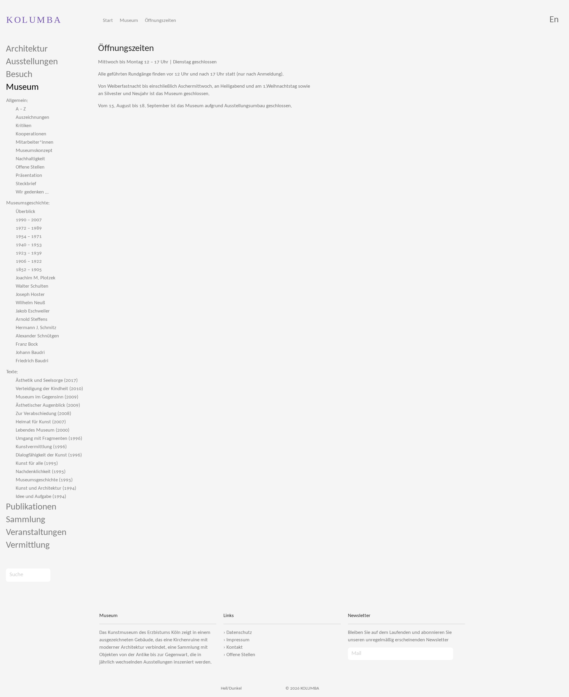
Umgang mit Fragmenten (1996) (49, 438)
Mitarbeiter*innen (34, 142)
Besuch (19, 74)
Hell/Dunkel (231, 688)
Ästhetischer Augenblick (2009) (48, 405)
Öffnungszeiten (160, 20)
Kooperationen (31, 134)
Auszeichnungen (32, 117)
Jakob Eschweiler (33, 311)
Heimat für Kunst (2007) (41, 421)
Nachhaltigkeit (30, 158)
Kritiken (23, 125)
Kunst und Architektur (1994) (46, 488)
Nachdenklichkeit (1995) (40, 471)
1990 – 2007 (29, 219)
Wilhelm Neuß (30, 302)
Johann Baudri (30, 352)
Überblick (25, 211)
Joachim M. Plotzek (35, 278)
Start (108, 20)
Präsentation (29, 175)
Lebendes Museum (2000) (42, 430)
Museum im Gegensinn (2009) (47, 397)
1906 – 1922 (29, 261)
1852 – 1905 (29, 269)
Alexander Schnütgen (37, 336)
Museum (129, 20)
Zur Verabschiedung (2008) (43, 413)
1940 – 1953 (29, 244)
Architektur (27, 49)
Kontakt (234, 647)
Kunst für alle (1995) (37, 463)
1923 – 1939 (29, 253)
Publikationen (31, 507)
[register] (459, 654)
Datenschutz (239, 632)
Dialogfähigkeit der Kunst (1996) (49, 455)
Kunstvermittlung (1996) (41, 446)
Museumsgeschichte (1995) (44, 480)
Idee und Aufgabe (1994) (41, 496)
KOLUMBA (34, 20)
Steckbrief (26, 183)
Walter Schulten (32, 286)
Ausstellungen (32, 62)
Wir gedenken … (32, 192)
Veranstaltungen (36, 532)
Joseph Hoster (30, 294)
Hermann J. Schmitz (36, 327)
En (554, 20)
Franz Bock (27, 344)
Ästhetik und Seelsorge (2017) (47, 380)
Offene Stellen (30, 167)
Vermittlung (28, 545)
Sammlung (25, 520)
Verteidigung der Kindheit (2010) (49, 388)
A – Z (21, 109)
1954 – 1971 (29, 236)
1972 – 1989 (29, 228)
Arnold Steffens (31, 319)
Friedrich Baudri (32, 360)
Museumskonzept (34, 150)
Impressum (238, 639)
